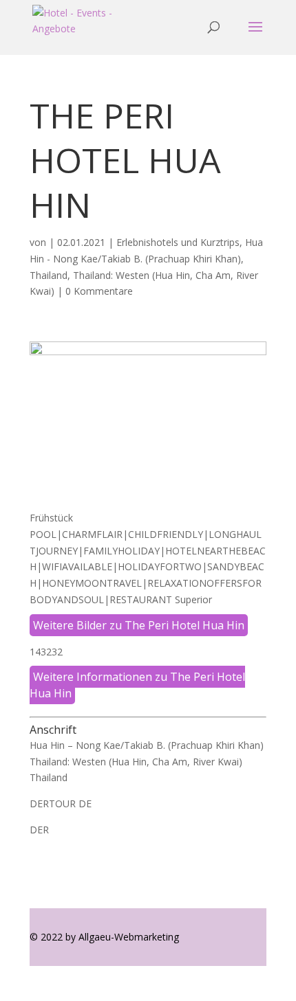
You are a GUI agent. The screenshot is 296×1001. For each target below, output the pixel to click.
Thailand (48, 275)
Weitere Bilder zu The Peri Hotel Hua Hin (138, 625)
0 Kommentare (99, 290)
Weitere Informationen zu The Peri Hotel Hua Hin (137, 685)
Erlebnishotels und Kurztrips (178, 242)
